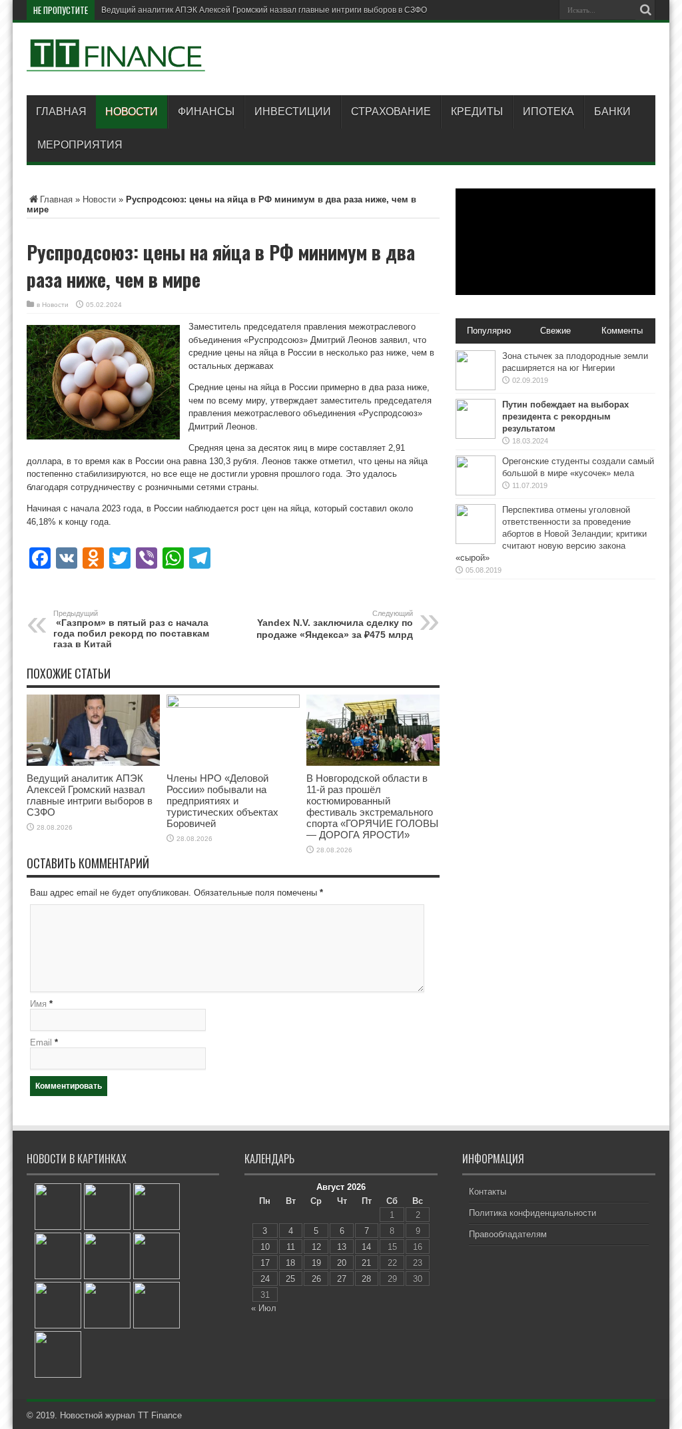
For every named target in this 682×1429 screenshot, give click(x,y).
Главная (61, 111)
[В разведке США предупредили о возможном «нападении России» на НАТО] (156, 1206)
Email (41, 1042)
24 (265, 1279)
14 (366, 1247)
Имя (38, 1004)
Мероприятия (80, 144)
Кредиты (477, 111)
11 (290, 1247)
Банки (612, 111)
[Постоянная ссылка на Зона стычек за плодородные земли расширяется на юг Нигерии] (476, 387)
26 (316, 1279)
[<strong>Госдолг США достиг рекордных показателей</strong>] (107, 1305)
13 (341, 1247)
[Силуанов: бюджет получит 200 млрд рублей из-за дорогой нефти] (156, 1305)
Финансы (206, 111)
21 (366, 1263)
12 (316, 1247)
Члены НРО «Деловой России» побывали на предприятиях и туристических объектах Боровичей (222, 800)
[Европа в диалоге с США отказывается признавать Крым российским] (58, 1206)
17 (265, 1263)
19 (316, 1263)
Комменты (622, 331)
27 (341, 1279)
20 (341, 1263)
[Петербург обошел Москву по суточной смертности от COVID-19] (156, 1256)
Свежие (555, 331)
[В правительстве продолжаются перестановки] (58, 1256)
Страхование (391, 111)
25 (290, 1279)
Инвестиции (292, 111)
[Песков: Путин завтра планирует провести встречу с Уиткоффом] (107, 1206)
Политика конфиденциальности (532, 1213)
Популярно (489, 331)
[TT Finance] (116, 62)
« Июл (263, 1308)
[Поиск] (645, 10)
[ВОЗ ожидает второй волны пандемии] (58, 1305)
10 (265, 1247)
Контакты (487, 1192)
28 (366, 1279)
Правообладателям (508, 1234)
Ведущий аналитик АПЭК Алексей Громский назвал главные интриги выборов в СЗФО (264, 10)
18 (290, 1263)
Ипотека (548, 111)
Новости (131, 111)
